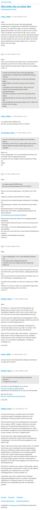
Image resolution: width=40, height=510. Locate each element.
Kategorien (11, 497)
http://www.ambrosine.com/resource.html (13, 396)
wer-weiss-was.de (6, 2)
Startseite (3, 497)
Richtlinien (20, 497)
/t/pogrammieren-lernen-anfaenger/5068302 (13, 215)
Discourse (14, 505)
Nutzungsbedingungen (7, 501)
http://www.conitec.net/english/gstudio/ (12, 388)
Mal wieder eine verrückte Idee (16, 6)
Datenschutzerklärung (22, 501)
